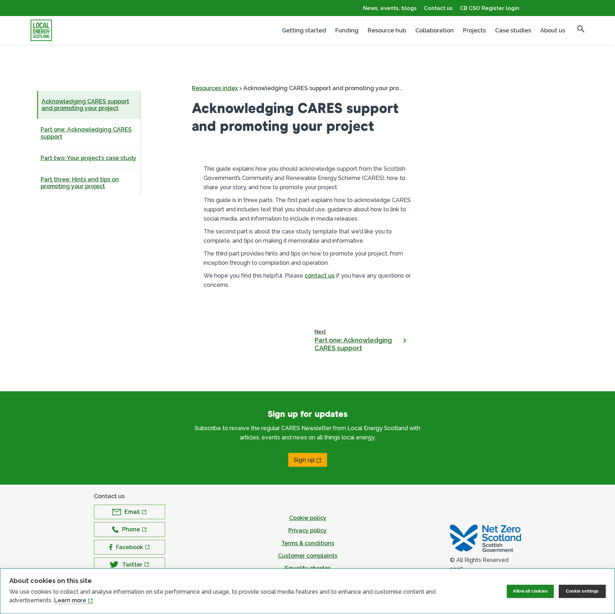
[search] (580, 28)
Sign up (304, 459)
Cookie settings (582, 591)
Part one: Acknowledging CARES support (86, 133)
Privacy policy (307, 530)
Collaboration (434, 30)
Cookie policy (307, 518)
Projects (474, 30)
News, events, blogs (390, 8)
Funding (346, 30)
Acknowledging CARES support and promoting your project (85, 105)
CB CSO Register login (489, 8)
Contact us (438, 8)
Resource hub (387, 30)
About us (552, 30)
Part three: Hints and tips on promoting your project (80, 183)
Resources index (215, 88)
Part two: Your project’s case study (88, 158)
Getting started (304, 30)
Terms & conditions (307, 543)
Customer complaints (307, 555)
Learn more (70, 600)
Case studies (513, 30)
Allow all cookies (530, 591)
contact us (320, 275)
